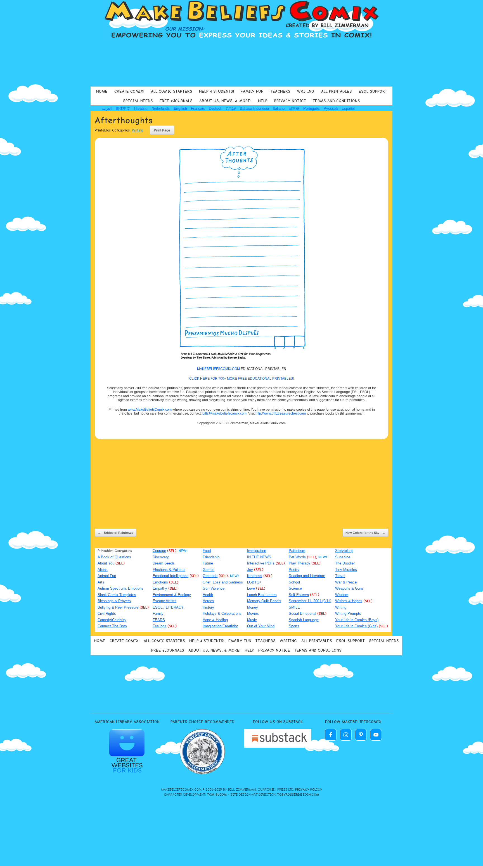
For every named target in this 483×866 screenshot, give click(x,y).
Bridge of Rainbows (115, 532)
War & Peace (346, 582)
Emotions (160, 582)
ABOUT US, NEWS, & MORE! (225, 101)
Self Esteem (299, 595)
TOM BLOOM (217, 794)
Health (208, 595)
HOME (102, 91)
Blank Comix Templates (117, 595)
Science (295, 588)
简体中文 (123, 108)
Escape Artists (164, 601)
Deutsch (215, 108)
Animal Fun (107, 576)
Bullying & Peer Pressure (118, 607)
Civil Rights (107, 613)
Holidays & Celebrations (222, 613)
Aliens (103, 570)
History (208, 607)
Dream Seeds (164, 563)
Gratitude (210, 576)
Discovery (161, 557)
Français (198, 108)
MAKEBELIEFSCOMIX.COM (218, 369)
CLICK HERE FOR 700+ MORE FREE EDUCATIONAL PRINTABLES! (241, 379)
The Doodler (345, 563)
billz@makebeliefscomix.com (224, 413)
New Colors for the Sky (365, 532)
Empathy (160, 588)
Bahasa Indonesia (254, 108)
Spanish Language (304, 620)
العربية (107, 108)
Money (252, 607)
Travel (340, 576)
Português (311, 108)
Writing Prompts (348, 613)
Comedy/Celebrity (112, 620)
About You (106, 563)
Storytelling (344, 551)
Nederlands (160, 108)
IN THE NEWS (259, 557)
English (180, 108)
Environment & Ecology (172, 595)
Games (208, 570)
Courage (159, 551)
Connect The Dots (112, 626)
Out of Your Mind (260, 626)
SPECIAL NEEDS (138, 101)
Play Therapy (299, 563)
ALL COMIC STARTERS (171, 91)
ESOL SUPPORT (373, 91)
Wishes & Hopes (348, 601)
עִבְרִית (231, 108)
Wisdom (341, 595)
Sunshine (342, 557)
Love (251, 588)
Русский (331, 108)
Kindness (254, 576)
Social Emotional (302, 613)
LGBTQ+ (254, 582)
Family (158, 613)
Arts (101, 582)
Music (252, 620)
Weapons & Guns (349, 588)
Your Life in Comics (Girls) (356, 626)
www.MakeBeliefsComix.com (150, 410)
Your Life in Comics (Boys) (356, 620)
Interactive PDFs (260, 563)
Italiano (279, 108)
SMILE (294, 607)
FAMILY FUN (252, 91)
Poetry (294, 570)
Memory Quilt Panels (264, 601)
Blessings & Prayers (114, 601)
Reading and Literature (307, 576)
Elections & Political (169, 570)
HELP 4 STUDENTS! (216, 91)
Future (208, 563)
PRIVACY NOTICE (290, 101)
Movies (253, 613)
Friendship (211, 557)
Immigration (256, 551)
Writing (137, 130)
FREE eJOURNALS (176, 101)
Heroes (208, 601)
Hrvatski (141, 108)
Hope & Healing (215, 620)
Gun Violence (213, 588)
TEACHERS (280, 91)
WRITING (305, 91)
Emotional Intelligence (170, 576)
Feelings (159, 626)
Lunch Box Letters (262, 595)
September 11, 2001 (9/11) (310, 601)
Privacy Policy (308, 789)
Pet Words (297, 557)
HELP (262, 101)
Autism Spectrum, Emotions (120, 588)
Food (207, 551)
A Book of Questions (114, 557)
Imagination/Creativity (220, 626)
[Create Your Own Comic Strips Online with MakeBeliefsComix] (241, 20)
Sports (294, 626)
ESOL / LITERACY (168, 607)
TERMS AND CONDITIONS (336, 101)
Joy (250, 570)
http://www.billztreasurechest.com (280, 413)
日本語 (293, 108)
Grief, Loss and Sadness (223, 582)
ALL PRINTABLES (336, 91)
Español (348, 108)
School (294, 582)
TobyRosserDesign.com (298, 794)
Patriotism (297, 551)
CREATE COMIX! (129, 91)
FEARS (159, 620)
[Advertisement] (241, 62)
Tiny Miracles (346, 570)
